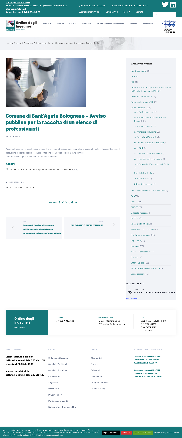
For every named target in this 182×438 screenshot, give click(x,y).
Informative (148, 23)
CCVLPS (134, 76)
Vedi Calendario (132, 298)
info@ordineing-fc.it (115, 320)
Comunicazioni (138, 107)
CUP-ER (134, 207)
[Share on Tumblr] (69, 202)
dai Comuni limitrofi (143, 126)
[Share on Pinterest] (72, 202)
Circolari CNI (112, 11)
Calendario (86, 23)
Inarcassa (135, 246)
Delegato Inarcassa (139, 212)
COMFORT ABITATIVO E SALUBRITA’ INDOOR (154, 292)
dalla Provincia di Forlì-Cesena (148, 153)
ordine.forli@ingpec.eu (114, 324)
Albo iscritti (96, 358)
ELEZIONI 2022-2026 (140, 224)
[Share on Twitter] (62, 202)
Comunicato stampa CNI (142, 102)
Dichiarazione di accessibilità (62, 407)
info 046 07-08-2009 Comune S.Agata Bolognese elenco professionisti (41, 169)
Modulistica (96, 376)
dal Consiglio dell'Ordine (145, 131)
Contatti (139, 11)
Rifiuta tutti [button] (126, 432)
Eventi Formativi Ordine (90, 11)
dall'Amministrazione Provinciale (149, 142)
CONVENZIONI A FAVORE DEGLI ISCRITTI (129, 5)
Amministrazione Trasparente (110, 23)
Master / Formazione (140, 251)
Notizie (72, 23)
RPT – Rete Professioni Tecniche (145, 268)
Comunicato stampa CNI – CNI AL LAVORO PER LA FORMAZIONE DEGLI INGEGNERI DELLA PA (148, 359)
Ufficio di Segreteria (143, 184)
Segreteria (53, 382)
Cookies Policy (98, 388)
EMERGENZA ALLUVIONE (142, 229)
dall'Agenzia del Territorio (145, 137)
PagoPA (126, 11)
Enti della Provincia (143, 173)
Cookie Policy (173, 432)
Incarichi (30, 187)
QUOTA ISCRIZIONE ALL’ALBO (92, 5)
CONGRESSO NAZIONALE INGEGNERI (148, 190)
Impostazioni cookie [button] (110, 432)
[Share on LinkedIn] (66, 202)
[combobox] (164, 14)
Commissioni (54, 376)
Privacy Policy (55, 394)
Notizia (134, 257)
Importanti (136, 240)
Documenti (19, 187)
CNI (132, 82)
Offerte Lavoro (137, 262)
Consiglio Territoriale (58, 364)
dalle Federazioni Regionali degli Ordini (151, 164)
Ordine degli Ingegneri (58, 358)
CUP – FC (135, 201)
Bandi (10, 187)
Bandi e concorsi (138, 71)
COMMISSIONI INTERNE (141, 96)
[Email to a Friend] (76, 202)
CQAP (133, 196)
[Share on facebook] (59, 202)
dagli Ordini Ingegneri (143, 112)
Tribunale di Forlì (141, 178)
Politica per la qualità (58, 401)
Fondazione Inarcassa (141, 235)
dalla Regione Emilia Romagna (148, 159)
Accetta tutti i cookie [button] (143, 432)
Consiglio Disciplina (57, 370)
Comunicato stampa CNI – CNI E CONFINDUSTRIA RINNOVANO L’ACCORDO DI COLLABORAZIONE (148, 373)
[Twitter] (165, 4)
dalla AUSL (139, 148)
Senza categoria (138, 273)
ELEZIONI (135, 218)
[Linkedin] (173, 4)
